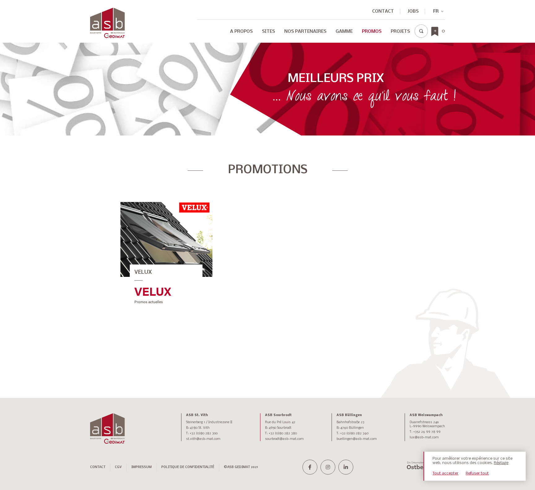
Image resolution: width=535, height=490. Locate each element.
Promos (371, 31)
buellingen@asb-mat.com (357, 439)
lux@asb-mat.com (424, 437)
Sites (268, 31)
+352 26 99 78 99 (427, 432)
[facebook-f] (309, 467)
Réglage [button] (501, 463)
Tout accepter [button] (446, 473)
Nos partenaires (305, 31)
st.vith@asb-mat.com (203, 439)
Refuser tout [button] (477, 473)
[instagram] (327, 467)
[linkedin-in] (345, 467)
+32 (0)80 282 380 (283, 433)
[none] (435, 11)
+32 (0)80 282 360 (354, 433)
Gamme (344, 31)
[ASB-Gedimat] (107, 23)
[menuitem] (435, 11)
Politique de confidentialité (187, 467)
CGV (118, 467)
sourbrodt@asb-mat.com (284, 439)
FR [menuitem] (436, 11)
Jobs (413, 11)
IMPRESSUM (141, 467)
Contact (383, 11)
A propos (241, 31)
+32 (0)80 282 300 (204, 433)
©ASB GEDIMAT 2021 (241, 467)
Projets (400, 31)
